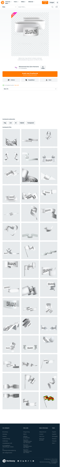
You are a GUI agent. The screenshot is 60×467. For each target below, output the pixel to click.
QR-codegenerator (7, 452)
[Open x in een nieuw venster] (30, 461)
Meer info (6, 89)
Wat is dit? (16, 85)
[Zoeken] (52, 7)
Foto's (15, 1)
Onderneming (6, 438)
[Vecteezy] (2, 2)
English (53, 432)
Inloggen (52, 2)
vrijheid (22, 123)
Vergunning (26, 432)
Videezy (4, 436)
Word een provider (41, 439)
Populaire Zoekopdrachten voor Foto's (27, 446)
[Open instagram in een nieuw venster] (20, 461)
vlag (5, 123)
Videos (23, 1)
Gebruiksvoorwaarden (43, 462)
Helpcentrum (42, 432)
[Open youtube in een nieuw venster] (33, 461)
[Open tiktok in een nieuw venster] (28, 461)
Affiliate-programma (26, 437)
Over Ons (41, 436)
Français (53, 441)
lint (11, 123)
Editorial (30, 1)
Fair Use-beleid (51, 463)
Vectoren (7, 1)
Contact (41, 434)
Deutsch (53, 438)
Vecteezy (4, 434)
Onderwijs (5, 441)
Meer (6, 3)
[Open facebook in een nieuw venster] (18, 461)
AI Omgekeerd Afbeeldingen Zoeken (8, 446)
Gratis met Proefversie (30, 74)
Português (53, 436)
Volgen (43, 68)
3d (15, 123)
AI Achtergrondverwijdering (9, 449)
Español (53, 434)
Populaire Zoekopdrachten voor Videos (27, 451)
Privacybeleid (53, 462)
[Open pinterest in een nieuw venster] (25, 461)
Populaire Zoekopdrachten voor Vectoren (27, 441)
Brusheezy (5, 432)
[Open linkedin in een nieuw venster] (23, 461)
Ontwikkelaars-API (7, 443)
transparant (30, 123)
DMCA (24, 434)
